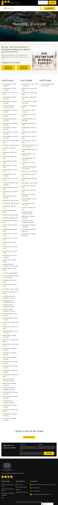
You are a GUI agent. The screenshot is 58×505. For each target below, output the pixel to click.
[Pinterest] (8, 2)
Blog (2, 497)
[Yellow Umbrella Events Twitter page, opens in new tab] (5, 2)
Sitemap (18, 489)
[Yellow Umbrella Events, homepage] (9, 8)
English (45, 504)
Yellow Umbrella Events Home (7, 485)
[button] (41, 8)
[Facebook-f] (2, 2)
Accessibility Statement (22, 492)
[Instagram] (2, 4)
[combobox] (43, 3)
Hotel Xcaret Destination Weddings (7, 494)
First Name (23, 444)
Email (21, 450)
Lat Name (40, 444)
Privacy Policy (19, 484)
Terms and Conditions (21, 487)
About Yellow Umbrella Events (7, 489)
